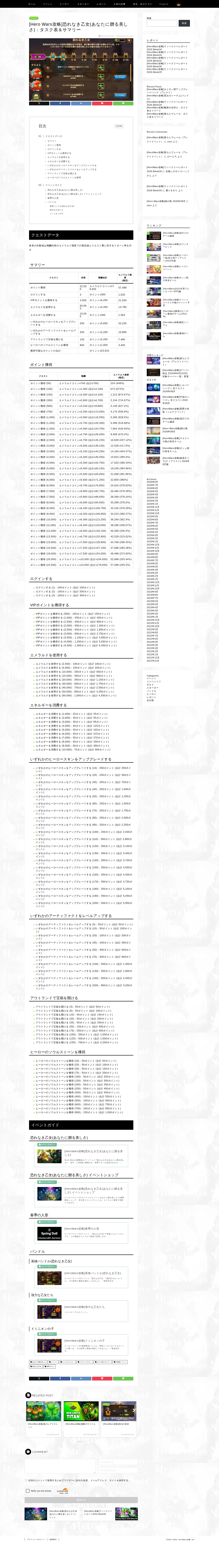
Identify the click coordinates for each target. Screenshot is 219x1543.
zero (169, 141)
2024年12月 (153, 544)
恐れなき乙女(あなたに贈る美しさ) (65, 190)
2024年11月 (153, 548)
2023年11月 (153, 585)
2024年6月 (152, 563)
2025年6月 (152, 526)
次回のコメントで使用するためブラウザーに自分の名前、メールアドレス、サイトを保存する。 (79, 1480)
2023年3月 (152, 610)
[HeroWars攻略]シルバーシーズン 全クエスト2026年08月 (176, 388)
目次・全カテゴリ (142, 4)
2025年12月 (153, 507)
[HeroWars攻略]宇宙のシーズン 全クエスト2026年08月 (176, 400)
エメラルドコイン (68, 1362)
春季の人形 (53, 198)
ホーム (31, 4)
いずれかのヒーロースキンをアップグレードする (72, 165)
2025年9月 (152, 516)
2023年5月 (152, 604)
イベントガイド (53, 185)
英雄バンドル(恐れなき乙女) (62, 206)
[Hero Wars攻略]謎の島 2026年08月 (166, 201)
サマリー (52, 141)
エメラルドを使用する (59, 157)
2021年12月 (153, 657)
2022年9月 (152, 629)
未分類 (150, 700)
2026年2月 (152, 500)
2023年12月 (153, 582)
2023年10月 (153, 588)
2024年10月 (153, 551)
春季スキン (50, 1366)
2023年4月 (152, 607)
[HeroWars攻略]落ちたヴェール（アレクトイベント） (176, 361)
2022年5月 (152, 642)
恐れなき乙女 (36, 1366)
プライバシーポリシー (36, 1539)
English (164, 4)
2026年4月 (152, 494)
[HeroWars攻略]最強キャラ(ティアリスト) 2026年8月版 (176, 461)
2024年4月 (152, 569)
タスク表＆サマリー (103, 1362)
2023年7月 (152, 598)
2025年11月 (153, 510)
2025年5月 (152, 529)
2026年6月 (152, 488)
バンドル (52, 202)
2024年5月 (152, 566)
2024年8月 (152, 557)
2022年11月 (153, 623)
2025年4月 (152, 532)
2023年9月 (152, 591)
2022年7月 (152, 635)
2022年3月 (152, 648)
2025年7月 (152, 522)
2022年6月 (152, 638)
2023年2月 (152, 613)
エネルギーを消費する (59, 161)
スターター (83, 4)
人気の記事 (120, 4)
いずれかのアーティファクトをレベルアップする (72, 169)
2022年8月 (152, 632)
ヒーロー (64, 4)
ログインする (54, 149)
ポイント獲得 (54, 145)
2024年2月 (152, 576)
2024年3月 (152, 573)
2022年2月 (152, 651)
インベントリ (154, 681)
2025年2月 (152, 538)
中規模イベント (120, 1362)
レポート (101, 4)
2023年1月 (152, 617)
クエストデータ (53, 136)
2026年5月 (152, 491)
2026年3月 (152, 497)
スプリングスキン (85, 1362)
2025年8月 (152, 519)
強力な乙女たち (56, 210)
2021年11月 (153, 660)
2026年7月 (152, 485)
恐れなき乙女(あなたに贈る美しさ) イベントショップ (74, 194)
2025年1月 (152, 541)
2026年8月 (152, 482)
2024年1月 (152, 579)
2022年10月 (153, 626)
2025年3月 (152, 535)
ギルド (150, 684)
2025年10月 (153, 513)
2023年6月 (152, 601)
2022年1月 (152, 654)
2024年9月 (152, 554)
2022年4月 (152, 645)
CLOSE (119, 126)
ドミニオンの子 (56, 214)
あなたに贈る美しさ (39, 1362)
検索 (149, 18)
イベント (47, 4)
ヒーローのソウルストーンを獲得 (64, 177)
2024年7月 (152, 560)
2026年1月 (152, 504)
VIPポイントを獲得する (59, 153)
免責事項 (53, 1539)
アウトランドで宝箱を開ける (62, 173)
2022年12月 (153, 620)
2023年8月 (152, 595)
